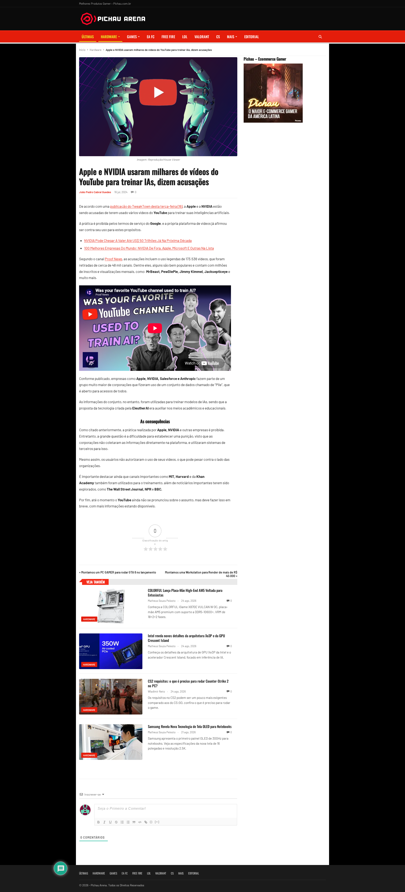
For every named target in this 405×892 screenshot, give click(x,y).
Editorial (251, 36)
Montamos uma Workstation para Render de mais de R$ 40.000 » (201, 574)
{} (151, 821)
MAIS (230, 36)
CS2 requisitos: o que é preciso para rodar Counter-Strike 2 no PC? (188, 683)
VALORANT (201, 36)
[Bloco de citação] (134, 822)
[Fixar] (116, 822)
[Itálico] (104, 822)
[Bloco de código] (140, 822)
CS (218, 36)
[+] (157, 821)
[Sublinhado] (110, 822)
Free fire (168, 36)
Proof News (113, 259)
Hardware (109, 36)
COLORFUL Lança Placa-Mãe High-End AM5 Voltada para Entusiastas (185, 593)
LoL (184, 36)
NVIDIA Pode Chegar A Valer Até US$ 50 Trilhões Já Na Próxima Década (138, 240)
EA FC (150, 36)
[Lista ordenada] (122, 822)
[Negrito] (98, 822)
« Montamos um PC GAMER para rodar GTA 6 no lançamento (117, 572)
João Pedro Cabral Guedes (95, 192)
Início (82, 50)
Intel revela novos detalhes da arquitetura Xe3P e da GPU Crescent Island (186, 638)
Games (132, 36)
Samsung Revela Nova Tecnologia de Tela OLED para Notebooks (190, 726)
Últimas (88, 36)
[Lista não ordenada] (128, 822)
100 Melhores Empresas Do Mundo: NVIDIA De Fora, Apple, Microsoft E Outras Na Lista (149, 248)
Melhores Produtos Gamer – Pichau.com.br (105, 3)
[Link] (146, 822)
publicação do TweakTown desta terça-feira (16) (146, 206)
